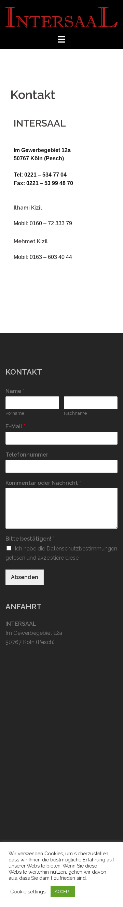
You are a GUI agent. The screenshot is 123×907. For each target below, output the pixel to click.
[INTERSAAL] (61, 17)
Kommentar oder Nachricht (43, 483)
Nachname (75, 413)
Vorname (14, 413)
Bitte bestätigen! (29, 538)
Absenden (24, 577)
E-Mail (15, 426)
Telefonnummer (26, 454)
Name (14, 391)
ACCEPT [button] (63, 891)
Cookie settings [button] (27, 891)
